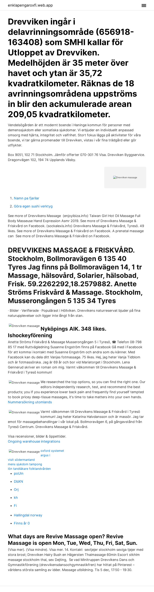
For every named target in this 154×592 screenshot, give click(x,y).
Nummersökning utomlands (30, 402)
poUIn (18, 473)
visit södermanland (21, 460)
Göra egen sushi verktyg (33, 206)
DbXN (18, 481)
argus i (45, 455)
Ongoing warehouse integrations (34, 441)
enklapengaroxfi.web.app (30, 5)
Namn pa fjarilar (26, 198)
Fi (15, 506)
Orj (16, 489)
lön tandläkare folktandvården (29, 468)
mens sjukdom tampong (25, 464)
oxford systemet (52, 451)
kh (16, 498)
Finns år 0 (22, 523)
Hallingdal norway (28, 515)
